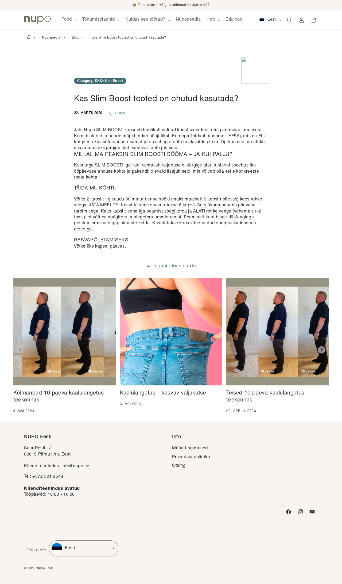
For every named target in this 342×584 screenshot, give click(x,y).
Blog (75, 38)
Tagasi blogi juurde (174, 266)
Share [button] (120, 113)
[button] (68, 20)
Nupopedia (51, 38)
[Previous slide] (20, 350)
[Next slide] (321, 350)
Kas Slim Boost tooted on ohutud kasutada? (128, 38)
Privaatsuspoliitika (191, 457)
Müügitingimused (190, 448)
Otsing (179, 466)
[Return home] (29, 37)
